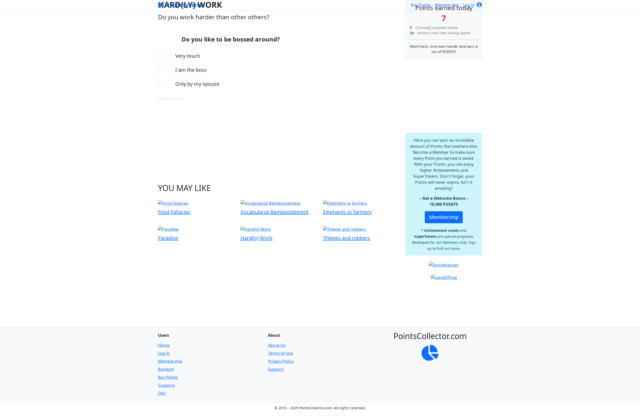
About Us (277, 345)
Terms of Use (280, 353)
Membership (447, 5)
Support (276, 369)
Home (164, 345)
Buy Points (421, 5)
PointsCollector (184, 5)
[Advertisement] (279, 142)
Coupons (166, 385)
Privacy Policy (281, 361)
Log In (469, 5)
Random (166, 369)
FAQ (162, 393)
